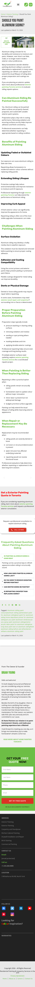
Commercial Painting (9, 844)
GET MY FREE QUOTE (17, 801)
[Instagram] (9, 605)
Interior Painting (8, 822)
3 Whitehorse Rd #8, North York (13, 876)
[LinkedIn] (19, 605)
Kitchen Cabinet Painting (11, 833)
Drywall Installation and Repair (13, 837)
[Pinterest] (12, 605)
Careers (20, 979)
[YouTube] (16, 605)
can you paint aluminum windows (17, 620)
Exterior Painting (12, 14)
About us (12, 979)
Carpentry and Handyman (11, 829)
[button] (18, 4)
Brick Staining (6, 840)
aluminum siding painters (15, 613)
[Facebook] (2, 605)
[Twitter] (5, 605)
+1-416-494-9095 (8, 866)
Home (3, 14)
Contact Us (28, 979)
